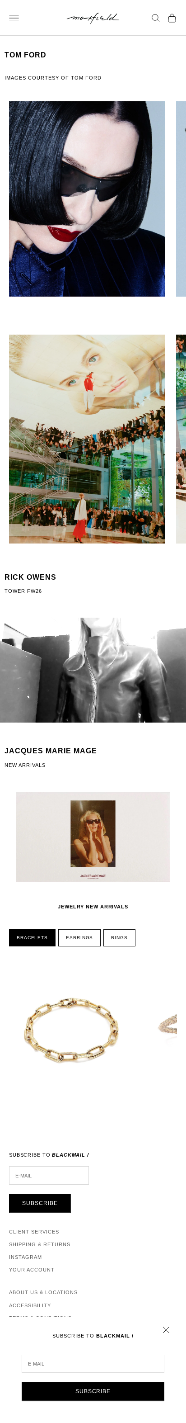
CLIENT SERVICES (34, 1231)
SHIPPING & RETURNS (39, 1244)
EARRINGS (79, 937)
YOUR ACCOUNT (32, 1269)
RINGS (119, 937)
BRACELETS (32, 937)
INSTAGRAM (25, 1257)
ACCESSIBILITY (30, 1305)
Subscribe (93, 1391)
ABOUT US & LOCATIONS (43, 1292)
